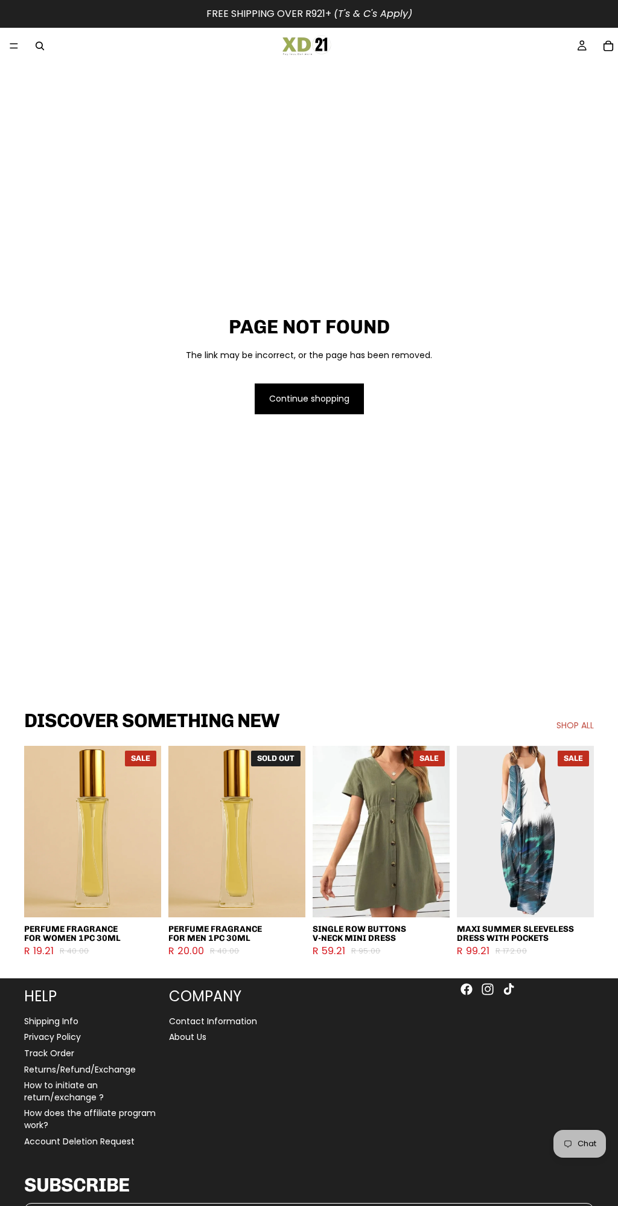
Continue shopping (309, 399)
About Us (187, 1037)
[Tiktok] (509, 989)
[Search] (40, 46)
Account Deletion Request (79, 1141)
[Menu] (14, 46)
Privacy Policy (52, 1037)
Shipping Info (51, 1021)
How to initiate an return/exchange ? (64, 1091)
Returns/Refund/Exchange (80, 1069)
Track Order (49, 1053)
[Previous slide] (37, 831)
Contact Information (213, 1021)
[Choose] (142, 898)
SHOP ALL (575, 725)
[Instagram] (487, 989)
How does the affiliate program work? (90, 1119)
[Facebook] (466, 989)
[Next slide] (148, 831)
